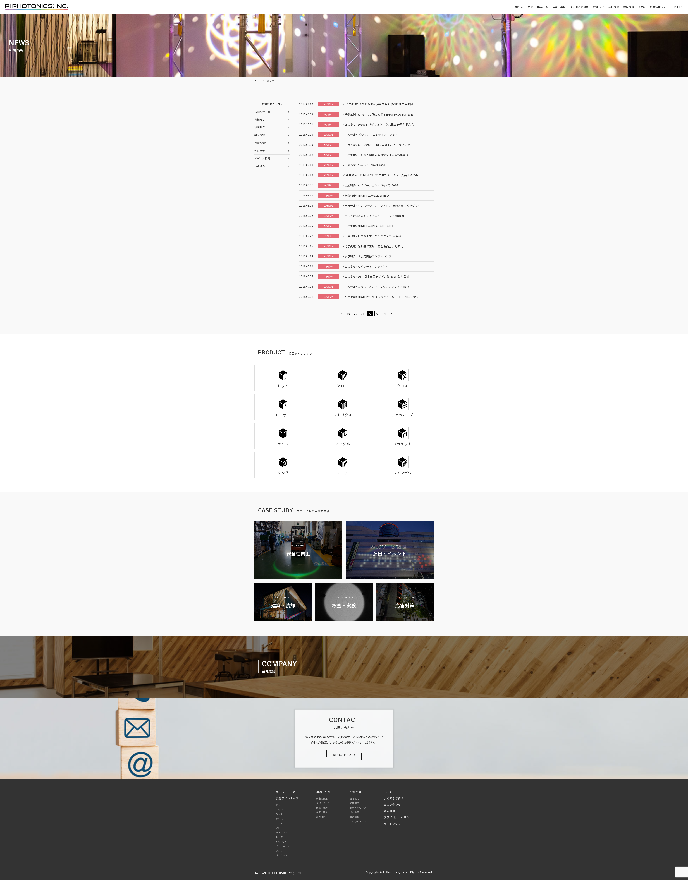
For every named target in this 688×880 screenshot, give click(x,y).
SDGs (642, 7)
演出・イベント (324, 802)
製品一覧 (542, 7)
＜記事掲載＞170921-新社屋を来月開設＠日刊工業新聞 (378, 104)
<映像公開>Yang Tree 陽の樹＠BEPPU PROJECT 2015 (378, 114)
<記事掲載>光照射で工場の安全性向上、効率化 (373, 246)
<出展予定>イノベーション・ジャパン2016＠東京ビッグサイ (382, 205)
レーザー (280, 836)
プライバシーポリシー (398, 817)
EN (681, 7)
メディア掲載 (262, 158)
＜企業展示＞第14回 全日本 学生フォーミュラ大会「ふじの (380, 175)
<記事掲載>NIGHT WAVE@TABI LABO (368, 226)
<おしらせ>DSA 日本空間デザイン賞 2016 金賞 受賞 (376, 276)
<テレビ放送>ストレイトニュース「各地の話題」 (374, 216)
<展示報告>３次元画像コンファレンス (367, 256)
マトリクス (281, 832)
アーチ (279, 823)
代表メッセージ (358, 807)
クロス (279, 818)
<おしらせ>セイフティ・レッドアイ (366, 266)
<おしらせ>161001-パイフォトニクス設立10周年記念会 (378, 124)
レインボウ (281, 841)
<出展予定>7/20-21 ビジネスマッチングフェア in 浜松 (377, 287)
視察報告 (259, 127)
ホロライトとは (523, 7)
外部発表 (259, 150)
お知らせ (598, 7)
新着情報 (389, 811)
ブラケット (281, 855)
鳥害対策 (320, 816)
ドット (279, 804)
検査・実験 (322, 812)
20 (355, 313)
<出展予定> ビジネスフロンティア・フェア (370, 134)
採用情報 (629, 7)
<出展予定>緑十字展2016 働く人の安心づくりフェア (376, 145)
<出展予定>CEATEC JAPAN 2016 (364, 165)
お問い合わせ (658, 7)
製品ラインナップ (287, 798)
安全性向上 (322, 798)
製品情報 (259, 135)
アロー (279, 827)
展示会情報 (261, 143)
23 (377, 313)
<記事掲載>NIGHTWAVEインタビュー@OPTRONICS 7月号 (381, 297)
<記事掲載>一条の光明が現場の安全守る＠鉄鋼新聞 (376, 155)
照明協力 (259, 166)
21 (362, 313)
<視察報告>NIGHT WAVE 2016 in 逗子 (367, 195)
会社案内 (354, 798)
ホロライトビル (358, 821)
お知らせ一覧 (262, 112)
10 (348, 313)
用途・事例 (559, 7)
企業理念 (354, 802)
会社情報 (613, 7)
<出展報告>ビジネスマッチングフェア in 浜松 (372, 236)
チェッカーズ (283, 846)
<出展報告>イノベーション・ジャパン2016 (370, 185)
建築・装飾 (322, 807)
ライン (279, 809)
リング (279, 813)
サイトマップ (392, 824)
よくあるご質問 (579, 7)
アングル (280, 850)
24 (384, 313)
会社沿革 (354, 812)
